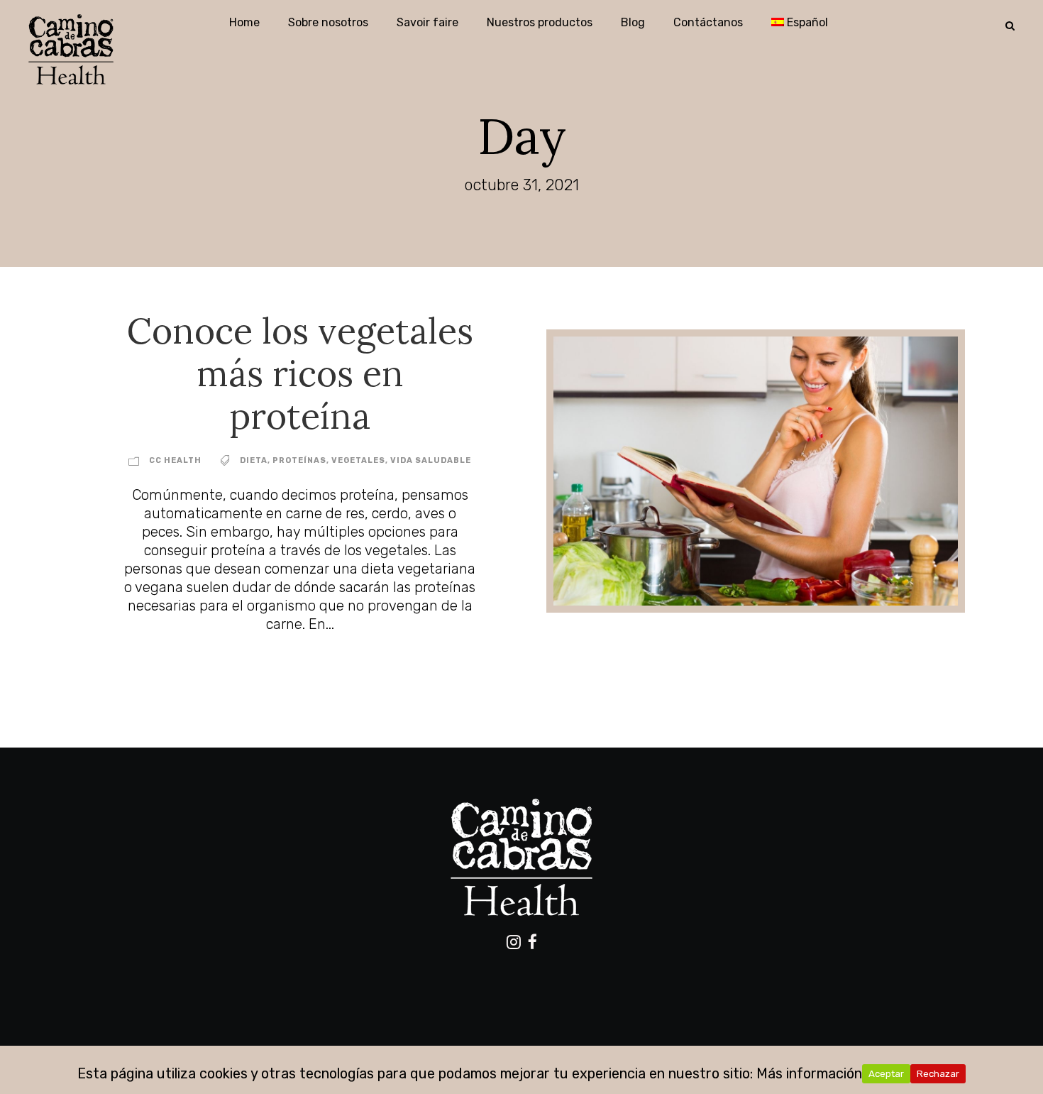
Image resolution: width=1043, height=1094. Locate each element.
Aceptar (886, 1073)
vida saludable (430, 460)
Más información (809, 1073)
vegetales (358, 460)
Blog (633, 22)
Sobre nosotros (328, 22)
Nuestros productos (539, 22)
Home (244, 22)
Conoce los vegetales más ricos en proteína (300, 373)
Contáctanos (708, 22)
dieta (253, 460)
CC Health (175, 460)
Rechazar (938, 1073)
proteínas (299, 460)
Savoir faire (427, 22)
